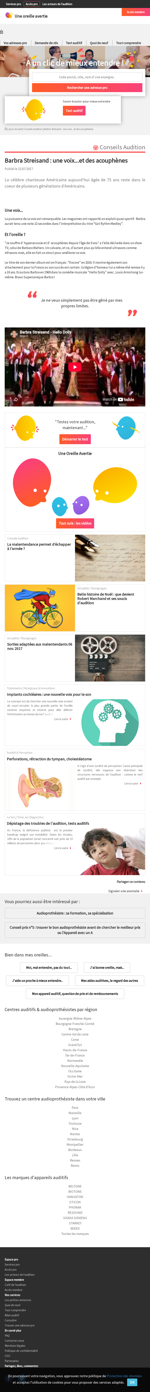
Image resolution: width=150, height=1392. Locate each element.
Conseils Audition (33, 129)
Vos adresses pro (15, 43)
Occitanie (75, 1071)
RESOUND (75, 1213)
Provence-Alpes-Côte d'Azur (75, 1087)
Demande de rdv (46, 43)
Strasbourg (75, 1139)
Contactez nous (14, 1340)
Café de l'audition (105, 12)
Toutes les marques (75, 1234)
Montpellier (75, 1144)
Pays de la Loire (75, 1082)
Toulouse (75, 1123)
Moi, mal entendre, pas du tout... (49, 967)
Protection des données (124, 1376)
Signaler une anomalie (123, 891)
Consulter (11, 1320)
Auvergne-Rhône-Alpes (75, 1018)
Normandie (75, 1060)
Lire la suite (61, 719)
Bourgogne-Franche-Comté (75, 1024)
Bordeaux (75, 1150)
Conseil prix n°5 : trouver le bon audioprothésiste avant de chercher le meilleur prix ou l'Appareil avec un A (75, 930)
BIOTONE (75, 1191)
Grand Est (75, 1045)
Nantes (75, 1134)
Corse (75, 1039)
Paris (75, 1108)
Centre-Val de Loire (75, 1034)
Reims (75, 1165)
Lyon (75, 1118)
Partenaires (12, 1361)
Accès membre (136, 12)
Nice (75, 1129)
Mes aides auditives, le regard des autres (109, 980)
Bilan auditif (12, 1315)
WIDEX (75, 1228)
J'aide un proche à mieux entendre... (37, 980)
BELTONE (75, 1186)
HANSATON (75, 1197)
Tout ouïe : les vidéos (75, 523)
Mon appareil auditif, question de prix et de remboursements (75, 994)
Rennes (75, 1160)
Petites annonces (79, 12)
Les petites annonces (18, 1300)
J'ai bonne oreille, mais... (107, 967)
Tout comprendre (128, 43)
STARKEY (75, 1223)
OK (132, 1382)
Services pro (13, 4)
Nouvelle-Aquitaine (75, 1066)
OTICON (75, 1202)
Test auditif (74, 43)
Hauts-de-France (75, 1050)
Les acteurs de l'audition (57, 4)
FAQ (7, 1335)
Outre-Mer (75, 1076)
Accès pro (32, 4)
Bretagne (75, 1029)
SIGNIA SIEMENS (75, 1218)
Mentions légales (15, 1346)
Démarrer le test (75, 439)
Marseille (75, 1113)
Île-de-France (75, 1055)
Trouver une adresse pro (20, 1325)
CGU (7, 1356)
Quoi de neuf (99, 43)
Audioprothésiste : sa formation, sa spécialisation (75, 913)
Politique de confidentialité (21, 1351)
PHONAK (75, 1207)
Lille (75, 1155)
